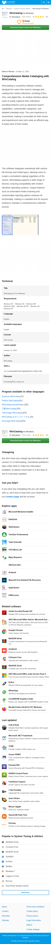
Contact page (12, 496)
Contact (5, 911)
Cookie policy (32, 911)
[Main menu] (48, 2)
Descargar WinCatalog (11, 421)
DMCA (29, 925)
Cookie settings (32, 929)
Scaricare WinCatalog (11, 396)
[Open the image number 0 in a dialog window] (20, 224)
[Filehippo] (8, 2)
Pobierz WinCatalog (10, 401)
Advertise (6, 916)
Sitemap (5, 920)
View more (25, 892)
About (4, 907)
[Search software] (43, 2)
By (14, 17)
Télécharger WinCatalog (12, 413)
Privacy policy (32, 916)
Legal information (33, 920)
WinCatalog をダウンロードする (15, 417)
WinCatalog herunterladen (13, 405)
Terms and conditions (35, 907)
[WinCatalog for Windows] (5, 15)
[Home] (3, 9)
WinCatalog (21, 13)
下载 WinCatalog (9, 409)
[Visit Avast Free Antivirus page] (25, 22)
